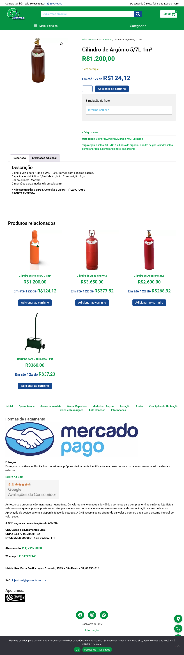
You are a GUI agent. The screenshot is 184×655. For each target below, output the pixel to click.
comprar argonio (91, 148)
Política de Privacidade (97, 649)
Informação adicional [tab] (44, 158)
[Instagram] (92, 615)
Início (84, 39)
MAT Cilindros (105, 39)
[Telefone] (178, 629)
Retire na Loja (14, 477)
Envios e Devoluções (71, 410)
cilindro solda (165, 145)
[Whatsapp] (104, 615)
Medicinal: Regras (103, 406)
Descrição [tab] (19, 158)
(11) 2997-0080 (53, 3)
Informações (118, 410)
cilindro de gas (148, 145)
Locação (125, 406)
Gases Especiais (77, 406)
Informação (92, 630)
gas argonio (128, 148)
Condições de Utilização (163, 406)
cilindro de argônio (128, 145)
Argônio (111, 138)
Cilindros (101, 138)
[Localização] (178, 619)
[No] (178, 645)
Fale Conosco (97, 410)
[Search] (138, 14)
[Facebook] (80, 615)
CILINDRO (110, 145)
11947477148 (27, 556)
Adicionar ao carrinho (112, 89)
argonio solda (96, 145)
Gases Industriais (50, 406)
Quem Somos (27, 406)
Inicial (9, 406)
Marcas (92, 39)
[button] (46, 25)
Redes (139, 406)
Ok (77, 649)
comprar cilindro (111, 148)
